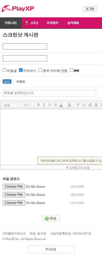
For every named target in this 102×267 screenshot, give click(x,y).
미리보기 (29, 71)
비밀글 (12, 71)
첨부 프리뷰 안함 (55, 71)
